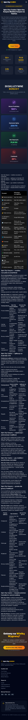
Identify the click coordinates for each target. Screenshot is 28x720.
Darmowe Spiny (4, 674)
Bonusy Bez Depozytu (6, 673)
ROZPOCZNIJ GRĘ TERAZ (14, 647)
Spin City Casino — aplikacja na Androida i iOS (12, 178)
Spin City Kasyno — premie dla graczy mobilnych (13, 186)
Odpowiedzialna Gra (5, 684)
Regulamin (3, 688)
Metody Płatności (4, 676)
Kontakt (2, 682)
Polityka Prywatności (5, 686)
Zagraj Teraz (14, 46)
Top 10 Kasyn (4, 671)
